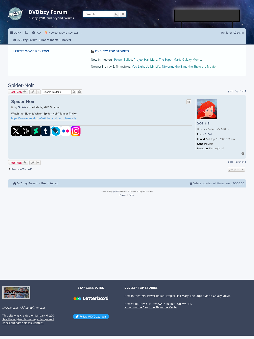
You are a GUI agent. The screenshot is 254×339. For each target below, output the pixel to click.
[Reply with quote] (188, 101)
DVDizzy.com (10, 307)
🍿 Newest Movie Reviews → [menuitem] (63, 32)
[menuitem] (36, 32)
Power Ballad (123, 59)
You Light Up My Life (146, 66)
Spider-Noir (21, 85)
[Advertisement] (207, 16)
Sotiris (203, 123)
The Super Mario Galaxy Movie (180, 59)
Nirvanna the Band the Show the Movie (189, 66)
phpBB (116, 191)
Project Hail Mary (145, 59)
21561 (208, 134)
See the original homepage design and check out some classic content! (28, 321)
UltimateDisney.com (32, 307)
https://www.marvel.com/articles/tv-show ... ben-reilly (44, 118)
